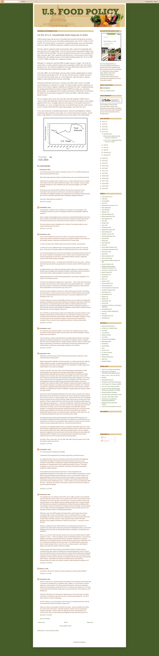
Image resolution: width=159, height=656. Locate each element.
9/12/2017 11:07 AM (46, 443)
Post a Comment (45, 618)
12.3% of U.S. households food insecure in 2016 (112, 140)
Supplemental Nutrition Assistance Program (108, 267)
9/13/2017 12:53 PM (46, 563)
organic (104, 296)
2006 (103, 183)
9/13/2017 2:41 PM (45, 573)
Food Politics (105, 346)
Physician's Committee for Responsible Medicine (109, 399)
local (103, 203)
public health (105, 272)
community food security (109, 288)
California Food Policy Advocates (111, 382)
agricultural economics (108, 205)
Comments (106, 441)
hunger (104, 223)
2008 (103, 178)
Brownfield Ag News (107, 380)
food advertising (106, 214)
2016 (103, 158)
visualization (105, 294)
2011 (103, 171)
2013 (103, 166)
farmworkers (105, 301)
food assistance (106, 256)
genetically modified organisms (111, 260)
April (105, 150)
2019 (103, 126)
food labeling (105, 218)
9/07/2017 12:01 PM (46, 228)
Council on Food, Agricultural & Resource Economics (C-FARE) (111, 389)
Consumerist (105, 332)
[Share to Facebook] (45, 160)
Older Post (90, 622)
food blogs (105, 292)
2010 (103, 173)
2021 (103, 121)
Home (66, 622)
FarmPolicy (105, 343)
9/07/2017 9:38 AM (45, 201)
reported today (46, 39)
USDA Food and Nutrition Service (111, 406)
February (106, 152)
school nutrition (106, 264)
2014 (103, 163)
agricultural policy (107, 229)
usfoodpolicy (43, 207)
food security (105, 258)
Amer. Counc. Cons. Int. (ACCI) (111, 375)
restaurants (105, 227)
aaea (103, 313)
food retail (105, 243)
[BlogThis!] (41, 160)
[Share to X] (43, 160)
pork (103, 221)
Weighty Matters (106, 361)
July (105, 145)
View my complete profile (107, 91)
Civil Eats (104, 330)
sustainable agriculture (108, 249)
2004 (103, 188)
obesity (104, 238)
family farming (106, 285)
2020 (103, 124)
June (105, 147)
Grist (103, 348)
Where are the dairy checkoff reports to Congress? (111, 136)
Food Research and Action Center (112, 394)
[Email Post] (50, 157)
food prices (105, 251)
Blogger (83, 642)
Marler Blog (105, 354)
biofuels (104, 299)
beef (103, 245)
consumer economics (108, 270)
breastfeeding (106, 309)
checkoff (104, 201)
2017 (103, 131)
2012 (103, 168)
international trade (107, 236)
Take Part (104, 359)
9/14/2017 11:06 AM (46, 615)
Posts (104, 437)
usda (103, 225)
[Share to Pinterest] (47, 160)
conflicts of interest (107, 290)
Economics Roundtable (108, 339)
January (106, 155)
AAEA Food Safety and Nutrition (111, 369)
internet (104, 303)
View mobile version (65, 626)
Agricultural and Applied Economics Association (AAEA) (111, 372)
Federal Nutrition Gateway (109, 392)
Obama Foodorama (107, 357)
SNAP (103, 240)
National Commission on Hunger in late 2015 (59, 83)
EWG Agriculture (106, 341)
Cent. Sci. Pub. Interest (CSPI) (110, 386)
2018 (103, 129)
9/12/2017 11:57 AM (46, 488)
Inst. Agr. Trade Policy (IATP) (110, 397)
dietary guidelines (107, 216)
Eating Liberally (106, 335)
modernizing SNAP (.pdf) (72, 93)
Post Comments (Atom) (52, 630)
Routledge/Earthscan (109, 64)
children (104, 212)
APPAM (104, 377)
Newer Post (41, 622)
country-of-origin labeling (109, 311)
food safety (105, 207)
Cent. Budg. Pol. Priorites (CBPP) (111, 384)
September (107, 134)
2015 (103, 160)
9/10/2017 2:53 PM (45, 348)
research (104, 281)
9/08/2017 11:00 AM (46, 322)
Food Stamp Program (108, 247)
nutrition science (106, 234)
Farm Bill (104, 210)
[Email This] (39, 160)
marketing (105, 318)
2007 (103, 181)
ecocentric (105, 337)
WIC (103, 279)
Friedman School (108, 104)
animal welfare (106, 283)
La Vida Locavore (107, 352)
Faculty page (104, 113)
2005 (103, 186)
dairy (103, 254)
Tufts (103, 199)
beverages (105, 274)
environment (105, 196)
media (103, 277)
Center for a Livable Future (109, 328)
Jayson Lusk (105, 350)
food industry (105, 232)
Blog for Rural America (108, 326)
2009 (103, 176)
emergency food (106, 316)
